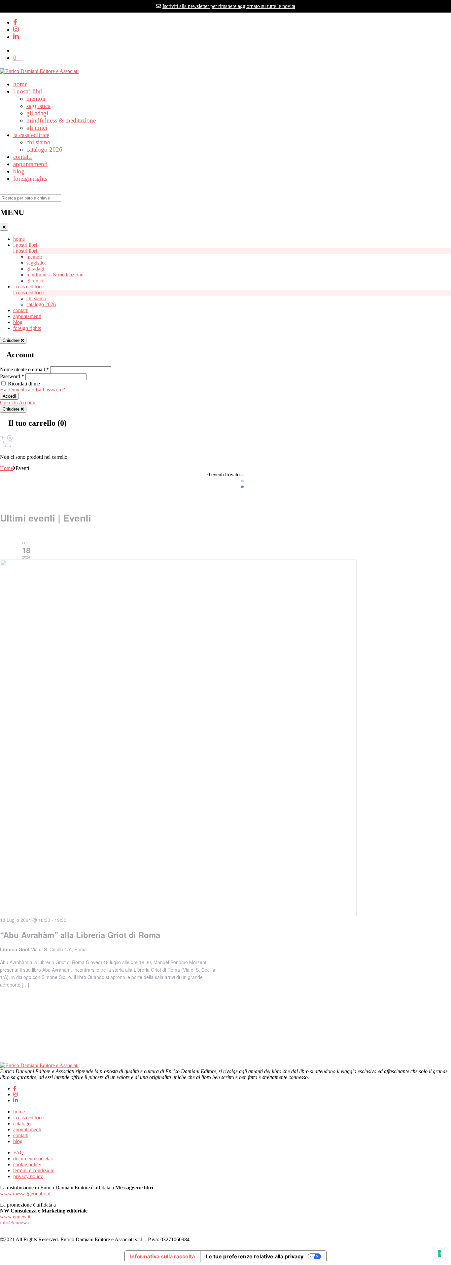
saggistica (38, 105)
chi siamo (38, 142)
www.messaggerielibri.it (25, 1193)
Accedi (9, 396)
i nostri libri (28, 91)
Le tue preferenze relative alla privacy (254, 1256)
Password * (12, 376)
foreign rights (30, 178)
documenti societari (33, 1158)
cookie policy (27, 1164)
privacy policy (28, 1176)
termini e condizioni (33, 1170)
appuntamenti (30, 164)
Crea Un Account (18, 402)
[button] (15, 50)
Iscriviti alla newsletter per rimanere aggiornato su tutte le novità (228, 6)
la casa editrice (31, 134)
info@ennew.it (15, 1222)
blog (19, 171)
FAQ (18, 1152)
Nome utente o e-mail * (24, 369)
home (20, 84)
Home (6, 468)
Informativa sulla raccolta (162, 1256)
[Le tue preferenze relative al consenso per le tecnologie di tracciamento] (439, 1253)
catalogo (22, 1123)
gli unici (36, 127)
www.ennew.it (15, 1216)
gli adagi (37, 113)
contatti (22, 156)
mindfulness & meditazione (61, 120)
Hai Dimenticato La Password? (32, 389)
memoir (36, 98)
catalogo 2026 (44, 149)
